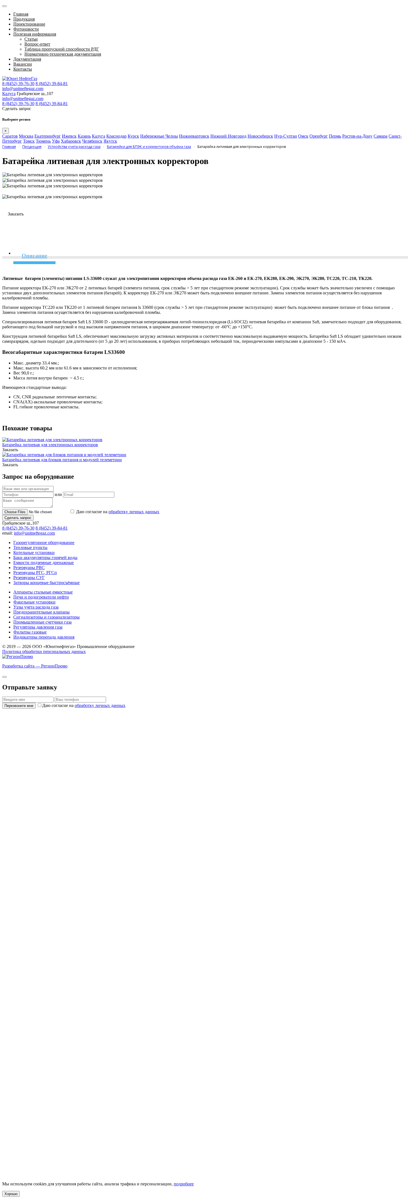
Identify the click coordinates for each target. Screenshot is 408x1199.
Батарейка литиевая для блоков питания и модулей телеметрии (62, 459)
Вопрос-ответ (37, 44)
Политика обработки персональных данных (44, 651)
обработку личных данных (134, 511)
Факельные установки (34, 602)
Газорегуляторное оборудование (43, 542)
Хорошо (10, 1194)
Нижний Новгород (228, 136)
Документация (27, 59)
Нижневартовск (194, 136)
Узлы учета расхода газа (36, 607)
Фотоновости (26, 29)
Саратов (10, 136)
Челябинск (92, 141)
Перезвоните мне (18, 706)
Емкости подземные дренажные (43, 562)
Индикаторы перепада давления (43, 637)
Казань (84, 136)
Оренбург (318, 136)
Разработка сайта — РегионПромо (34, 666)
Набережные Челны (159, 136)
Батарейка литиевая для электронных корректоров (50, 444)
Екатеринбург (47, 136)
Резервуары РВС (29, 567)
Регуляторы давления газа (37, 627)
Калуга (9, 93)
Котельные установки (34, 552)
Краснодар (116, 136)
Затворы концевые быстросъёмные (46, 582)
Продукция (24, 19)
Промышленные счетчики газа (42, 622)
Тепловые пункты (30, 547)
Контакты (22, 69)
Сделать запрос (17, 518)
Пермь (335, 136)
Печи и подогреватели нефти (41, 597)
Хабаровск (71, 141)
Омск (303, 136)
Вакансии (22, 64)
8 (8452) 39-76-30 (18, 83)
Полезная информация (34, 34)
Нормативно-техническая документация (62, 54)
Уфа (56, 141)
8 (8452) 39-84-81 (52, 83)
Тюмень (43, 141)
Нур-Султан (285, 136)
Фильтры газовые (30, 632)
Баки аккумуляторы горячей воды (45, 557)
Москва (26, 136)
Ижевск (69, 136)
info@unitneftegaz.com (22, 88)
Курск (133, 136)
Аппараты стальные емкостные (43, 592)
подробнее (184, 1183)
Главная (20, 14)
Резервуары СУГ (29, 577)
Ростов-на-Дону (357, 136)
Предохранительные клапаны (41, 612)
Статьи (31, 39)
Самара (380, 136)
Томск (29, 141)
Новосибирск (260, 136)
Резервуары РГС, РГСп (35, 572)
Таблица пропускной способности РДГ (61, 49)
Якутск (110, 141)
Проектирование (29, 24)
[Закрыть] (4, 677)
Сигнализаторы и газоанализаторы (46, 617)
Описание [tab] (34, 255)
